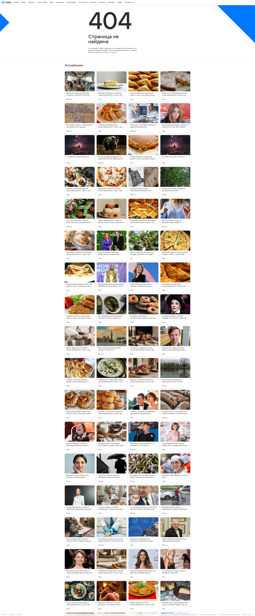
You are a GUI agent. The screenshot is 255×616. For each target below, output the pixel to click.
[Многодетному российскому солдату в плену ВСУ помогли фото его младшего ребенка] (80, 86)
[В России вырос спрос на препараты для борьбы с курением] (175, 214)
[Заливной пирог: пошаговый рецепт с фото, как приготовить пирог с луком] (143, 150)
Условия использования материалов (230, 614)
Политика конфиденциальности (208, 614)
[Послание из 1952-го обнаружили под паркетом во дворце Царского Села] (80, 118)
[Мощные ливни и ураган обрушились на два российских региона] (175, 500)
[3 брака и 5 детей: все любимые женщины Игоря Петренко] (143, 405)
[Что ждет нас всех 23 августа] (175, 150)
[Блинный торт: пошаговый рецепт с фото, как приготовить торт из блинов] (175, 596)
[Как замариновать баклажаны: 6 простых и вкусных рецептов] (112, 309)
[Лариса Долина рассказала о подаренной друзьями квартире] (80, 500)
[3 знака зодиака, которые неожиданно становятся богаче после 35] (112, 500)
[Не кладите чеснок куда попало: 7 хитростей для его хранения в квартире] (143, 468)
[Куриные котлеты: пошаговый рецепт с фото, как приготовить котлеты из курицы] (80, 309)
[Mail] (3, 2)
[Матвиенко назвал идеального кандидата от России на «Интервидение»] (143, 437)
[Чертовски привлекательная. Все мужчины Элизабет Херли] (143, 564)
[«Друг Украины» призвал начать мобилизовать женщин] (175, 532)
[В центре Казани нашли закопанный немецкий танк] (143, 182)
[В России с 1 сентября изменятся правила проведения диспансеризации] (143, 118)
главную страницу (109, 52)
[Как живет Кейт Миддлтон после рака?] (175, 468)
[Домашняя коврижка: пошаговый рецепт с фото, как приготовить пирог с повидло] (80, 277)
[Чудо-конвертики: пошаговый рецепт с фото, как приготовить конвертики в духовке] (143, 86)
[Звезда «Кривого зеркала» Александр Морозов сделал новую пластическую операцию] (80, 437)
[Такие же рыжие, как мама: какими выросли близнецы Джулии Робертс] (112, 245)
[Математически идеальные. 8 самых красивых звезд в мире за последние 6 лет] (80, 564)
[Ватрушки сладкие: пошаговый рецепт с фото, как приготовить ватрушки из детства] (80, 405)
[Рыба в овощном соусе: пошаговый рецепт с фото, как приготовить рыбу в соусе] (143, 596)
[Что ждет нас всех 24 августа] (80, 150)
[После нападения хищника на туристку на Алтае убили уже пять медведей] (112, 150)
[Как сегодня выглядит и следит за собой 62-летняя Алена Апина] (175, 118)
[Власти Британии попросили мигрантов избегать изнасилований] (112, 341)
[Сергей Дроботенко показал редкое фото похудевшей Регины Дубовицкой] (175, 437)
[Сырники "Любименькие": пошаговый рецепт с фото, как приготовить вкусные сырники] (112, 118)
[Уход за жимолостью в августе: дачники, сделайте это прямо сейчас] (143, 245)
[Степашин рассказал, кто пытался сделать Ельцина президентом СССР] (143, 500)
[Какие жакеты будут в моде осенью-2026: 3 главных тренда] (80, 532)
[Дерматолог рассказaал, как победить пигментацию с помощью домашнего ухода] (80, 468)
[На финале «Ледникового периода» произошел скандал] (143, 532)
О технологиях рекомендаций (189, 614)
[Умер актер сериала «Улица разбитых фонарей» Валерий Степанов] (175, 341)
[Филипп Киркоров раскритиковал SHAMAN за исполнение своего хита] (112, 277)
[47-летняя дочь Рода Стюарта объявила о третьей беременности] (175, 564)
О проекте (176, 614)
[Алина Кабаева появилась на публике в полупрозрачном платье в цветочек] (143, 277)
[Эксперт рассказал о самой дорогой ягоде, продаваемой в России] (80, 214)
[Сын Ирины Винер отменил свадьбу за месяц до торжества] (175, 309)
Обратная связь (246, 614)
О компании (11, 614)
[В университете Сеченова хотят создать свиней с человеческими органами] (175, 405)
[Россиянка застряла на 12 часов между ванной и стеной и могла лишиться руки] (112, 532)
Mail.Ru (4, 614)
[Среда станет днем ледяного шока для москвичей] (175, 182)
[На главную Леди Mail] (7, 2)
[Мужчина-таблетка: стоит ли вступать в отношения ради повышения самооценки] (112, 596)
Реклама (18, 614)
